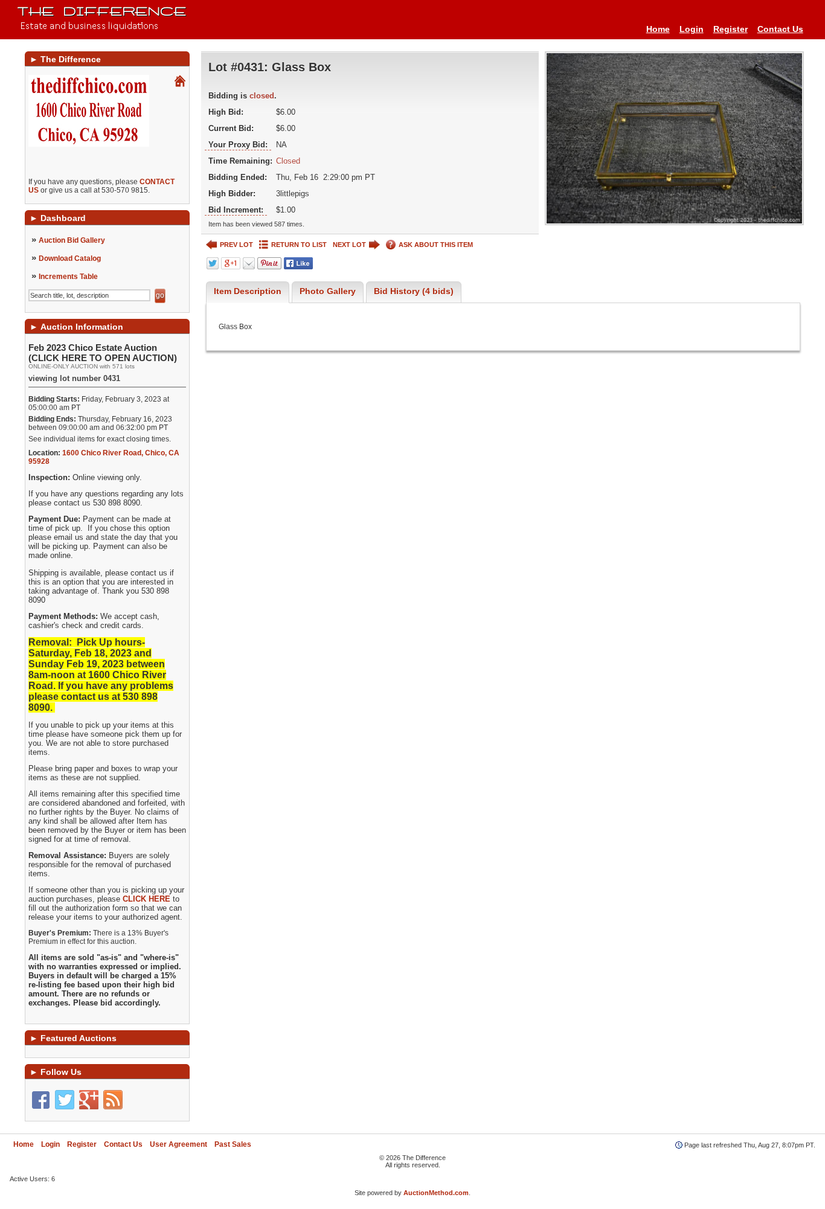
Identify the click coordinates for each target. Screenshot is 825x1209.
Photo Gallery (328, 291)
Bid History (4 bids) (414, 291)
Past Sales (232, 1144)
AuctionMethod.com (436, 1192)
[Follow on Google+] (88, 1099)
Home (658, 29)
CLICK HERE (146, 898)
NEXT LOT (349, 244)
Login (691, 29)
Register (730, 29)
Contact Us (780, 29)
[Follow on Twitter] (64, 1099)
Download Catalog (70, 258)
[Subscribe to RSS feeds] (113, 1099)
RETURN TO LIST (299, 244)
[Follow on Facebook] (40, 1099)
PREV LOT (236, 244)
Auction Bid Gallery (72, 240)
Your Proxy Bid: (238, 144)
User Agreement (178, 1144)
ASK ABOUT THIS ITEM (436, 244)
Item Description (247, 291)
